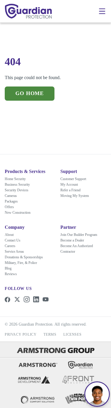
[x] (17, 299)
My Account (69, 179)
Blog (8, 268)
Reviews (11, 274)
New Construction (17, 212)
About (9, 235)
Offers (9, 207)
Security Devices (16, 190)
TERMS (50, 334)
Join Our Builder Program (78, 235)
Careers (10, 246)
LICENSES (72, 334)
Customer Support (73, 173)
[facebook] (8, 299)
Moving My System (74, 190)
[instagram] (27, 299)
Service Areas (14, 251)
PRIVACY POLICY (20, 334)
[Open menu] (102, 11)
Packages (11, 201)
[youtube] (46, 299)
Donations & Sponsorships (24, 257)
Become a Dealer (72, 240)
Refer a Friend (70, 184)
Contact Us (12, 240)
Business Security (17, 184)
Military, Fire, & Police (21, 263)
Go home (29, 93)
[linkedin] (36, 299)
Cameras (11, 196)
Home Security (15, 179)
